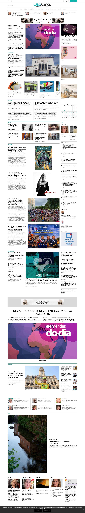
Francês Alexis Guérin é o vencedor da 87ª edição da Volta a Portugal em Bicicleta (16, 375)
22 (73, 114)
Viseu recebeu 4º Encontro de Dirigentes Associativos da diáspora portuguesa (68, 254)
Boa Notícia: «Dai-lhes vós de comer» (42, 491)
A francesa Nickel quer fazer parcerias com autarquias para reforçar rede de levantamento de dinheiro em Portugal (15, 93)
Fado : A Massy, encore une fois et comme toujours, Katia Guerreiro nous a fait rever (45, 408)
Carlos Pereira (11, 108)
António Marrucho (42, 398)
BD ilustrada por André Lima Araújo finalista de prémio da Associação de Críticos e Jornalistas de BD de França (16, 44)
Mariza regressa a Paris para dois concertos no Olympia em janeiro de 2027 (15, 48)
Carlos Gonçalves (64, 225)
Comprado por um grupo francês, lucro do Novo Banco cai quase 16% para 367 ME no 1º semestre (31, 95)
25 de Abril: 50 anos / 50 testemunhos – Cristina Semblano (26, 490)
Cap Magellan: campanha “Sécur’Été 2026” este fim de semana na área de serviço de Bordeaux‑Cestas (68, 284)
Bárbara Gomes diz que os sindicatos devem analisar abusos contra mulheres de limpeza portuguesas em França (70, 184)
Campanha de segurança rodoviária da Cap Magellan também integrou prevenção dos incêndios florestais (68, 261)
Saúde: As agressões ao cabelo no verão (57, 490)
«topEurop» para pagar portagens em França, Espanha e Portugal (70, 153)
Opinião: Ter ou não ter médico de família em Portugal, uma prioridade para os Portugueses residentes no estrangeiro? (17, 14)
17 (62, 114)
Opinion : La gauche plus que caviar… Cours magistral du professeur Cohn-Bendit (35, 13)
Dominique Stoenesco (19, 405)
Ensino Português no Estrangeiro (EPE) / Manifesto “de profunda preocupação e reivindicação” (14, 127)
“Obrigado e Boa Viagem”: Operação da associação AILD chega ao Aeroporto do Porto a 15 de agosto (16, 265)
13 (69, 112)
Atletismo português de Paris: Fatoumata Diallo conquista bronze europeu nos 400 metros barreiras (66, 388)
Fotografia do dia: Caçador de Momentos (60, 442)
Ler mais (42, 360)
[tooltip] (65, 1)
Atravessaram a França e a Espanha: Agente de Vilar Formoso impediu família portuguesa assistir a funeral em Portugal (70, 146)
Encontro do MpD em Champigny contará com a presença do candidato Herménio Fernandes (19, 103)
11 (64, 112)
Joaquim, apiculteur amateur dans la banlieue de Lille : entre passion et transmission (15, 75)
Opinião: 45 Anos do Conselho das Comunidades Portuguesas (53, 13)
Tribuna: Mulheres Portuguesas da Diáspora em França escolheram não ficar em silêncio (70, 177)
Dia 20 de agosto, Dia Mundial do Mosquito (15, 40)
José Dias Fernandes (65, 215)
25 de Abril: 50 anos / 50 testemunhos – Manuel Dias (27, 494)
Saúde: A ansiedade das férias (64, 134)
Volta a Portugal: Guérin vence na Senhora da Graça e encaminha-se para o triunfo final (66, 368)
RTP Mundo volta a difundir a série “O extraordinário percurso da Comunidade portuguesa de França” (17, 228)
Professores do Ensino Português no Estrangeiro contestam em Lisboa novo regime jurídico (40, 127)
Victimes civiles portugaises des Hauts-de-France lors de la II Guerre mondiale (16, 71)
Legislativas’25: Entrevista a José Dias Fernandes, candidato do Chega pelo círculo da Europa (71, 496)
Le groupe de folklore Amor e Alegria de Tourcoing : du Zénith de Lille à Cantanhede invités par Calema (15, 276)
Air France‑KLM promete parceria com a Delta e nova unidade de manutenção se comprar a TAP (46, 95)
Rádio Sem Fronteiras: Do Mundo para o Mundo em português (70, 160)
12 (66, 112)
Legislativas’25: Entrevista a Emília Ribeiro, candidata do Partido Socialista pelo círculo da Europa (70, 500)
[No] (83, 509)
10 (62, 112)
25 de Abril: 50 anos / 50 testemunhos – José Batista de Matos (28, 499)
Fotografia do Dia (53, 439)
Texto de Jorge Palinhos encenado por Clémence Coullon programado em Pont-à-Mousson (15, 202)
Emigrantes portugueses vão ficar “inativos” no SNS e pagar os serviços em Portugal (70, 191)
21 (71, 114)
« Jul (62, 122)
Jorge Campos (65, 398)
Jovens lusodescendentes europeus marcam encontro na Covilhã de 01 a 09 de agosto (69, 276)
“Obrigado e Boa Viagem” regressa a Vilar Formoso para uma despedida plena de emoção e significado (15, 36)
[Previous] (10, 89)
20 (69, 114)
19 (66, 114)
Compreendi (38, 510)
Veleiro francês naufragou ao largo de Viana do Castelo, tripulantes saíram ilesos (16, 57)
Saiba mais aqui (47, 510)
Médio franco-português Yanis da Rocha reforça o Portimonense (66, 380)
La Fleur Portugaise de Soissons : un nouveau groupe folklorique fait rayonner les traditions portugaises (68, 269)
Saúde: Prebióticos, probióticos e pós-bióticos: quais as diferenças (57, 493)
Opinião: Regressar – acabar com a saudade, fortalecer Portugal (71, 13)
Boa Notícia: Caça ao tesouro (42, 493)
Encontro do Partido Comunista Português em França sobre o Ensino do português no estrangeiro (21, 408)
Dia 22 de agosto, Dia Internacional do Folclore (15, 26)
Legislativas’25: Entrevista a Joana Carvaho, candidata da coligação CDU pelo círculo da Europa (70, 488)
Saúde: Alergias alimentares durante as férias (56, 496)
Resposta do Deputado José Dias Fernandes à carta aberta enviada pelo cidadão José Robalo (68, 217)
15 (73, 112)
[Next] (57, 89)
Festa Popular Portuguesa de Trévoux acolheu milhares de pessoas (68, 291)
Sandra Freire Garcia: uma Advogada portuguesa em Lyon (69, 165)
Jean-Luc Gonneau (42, 405)
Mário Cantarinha (66, 405)
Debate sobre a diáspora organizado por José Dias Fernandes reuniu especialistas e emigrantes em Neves (46, 103)
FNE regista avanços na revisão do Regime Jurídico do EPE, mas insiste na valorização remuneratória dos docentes (40, 136)
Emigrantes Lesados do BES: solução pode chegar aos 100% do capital (70, 203)
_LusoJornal (11, 54)
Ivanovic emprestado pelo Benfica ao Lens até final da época (66, 374)
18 (64, 114)
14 (71, 112)
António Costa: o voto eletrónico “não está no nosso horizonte (70, 197)
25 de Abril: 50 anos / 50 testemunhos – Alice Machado (28, 497)
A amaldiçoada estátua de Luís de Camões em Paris (70, 171)
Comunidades (63, 43)
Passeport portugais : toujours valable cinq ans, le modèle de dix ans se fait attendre (16, 67)
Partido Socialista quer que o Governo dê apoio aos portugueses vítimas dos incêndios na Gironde (19, 113)
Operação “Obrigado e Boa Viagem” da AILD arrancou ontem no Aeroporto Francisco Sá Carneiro (16, 254)
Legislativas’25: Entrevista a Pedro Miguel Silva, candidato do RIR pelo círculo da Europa (70, 492)
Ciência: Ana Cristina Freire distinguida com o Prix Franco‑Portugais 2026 (14, 135)
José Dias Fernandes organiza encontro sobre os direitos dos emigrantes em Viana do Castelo (46, 113)
